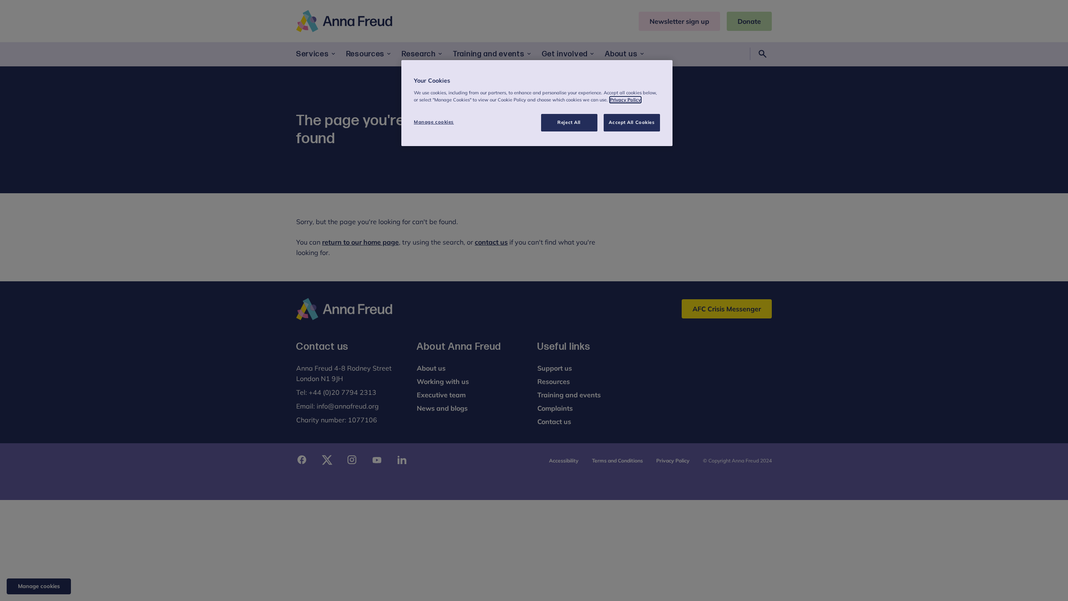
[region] (537, 103)
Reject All (569, 122)
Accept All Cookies (632, 122)
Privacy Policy (625, 100)
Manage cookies (434, 122)
